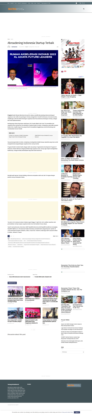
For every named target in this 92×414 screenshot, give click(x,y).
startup (9, 246)
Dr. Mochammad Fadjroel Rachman (34, 240)
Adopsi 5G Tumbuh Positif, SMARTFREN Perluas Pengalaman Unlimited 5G (31, 321)
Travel (15, 3)
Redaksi (29, 384)
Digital (12, 39)
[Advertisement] (46, 24)
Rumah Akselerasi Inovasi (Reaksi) (48, 244)
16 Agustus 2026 (46, 324)
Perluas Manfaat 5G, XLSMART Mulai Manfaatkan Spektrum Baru (50, 321)
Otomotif (19, 3)
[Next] (34, 330)
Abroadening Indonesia (16, 238)
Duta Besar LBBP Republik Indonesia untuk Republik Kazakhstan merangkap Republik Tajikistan (28, 242)
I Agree (77, 412)
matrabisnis (20, 244)
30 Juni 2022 (21, 46)
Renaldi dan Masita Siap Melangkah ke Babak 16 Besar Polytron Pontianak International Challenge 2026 (72, 333)
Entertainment (24, 3)
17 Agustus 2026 (28, 324)
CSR (24, 240)
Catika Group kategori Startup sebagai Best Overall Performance (36, 238)
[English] (62, 71)
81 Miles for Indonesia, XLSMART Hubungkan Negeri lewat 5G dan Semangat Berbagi (15, 300)
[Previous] (32, 330)
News (9, 3)
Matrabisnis (14, 46)
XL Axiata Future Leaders (18, 246)
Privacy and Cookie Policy (67, 412)
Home (9, 39)
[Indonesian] (65, 71)
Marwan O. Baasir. (12, 244)
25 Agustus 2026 (11, 303)
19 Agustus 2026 (11, 323)
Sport (35, 3)
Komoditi (12, 3)
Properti (38, 3)
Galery (32, 3)
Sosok (29, 3)
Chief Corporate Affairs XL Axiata (15, 240)
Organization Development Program (31, 244)
